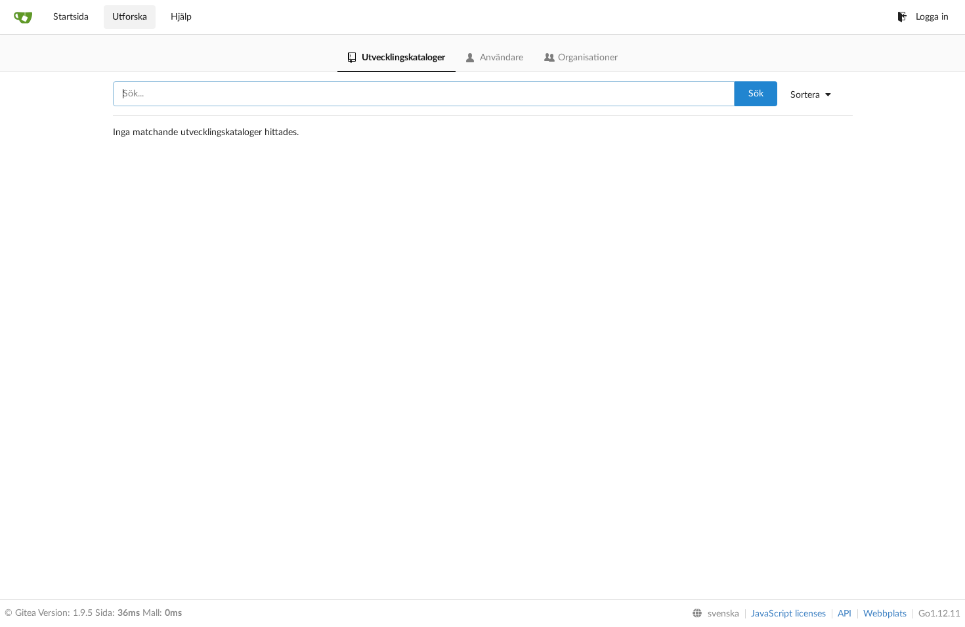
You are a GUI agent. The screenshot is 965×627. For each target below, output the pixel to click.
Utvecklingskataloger (403, 57)
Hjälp (181, 17)
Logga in (932, 17)
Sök (755, 93)
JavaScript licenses (788, 613)
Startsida (71, 17)
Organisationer (588, 57)
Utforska (129, 17)
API (844, 613)
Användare (501, 57)
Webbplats (885, 613)
